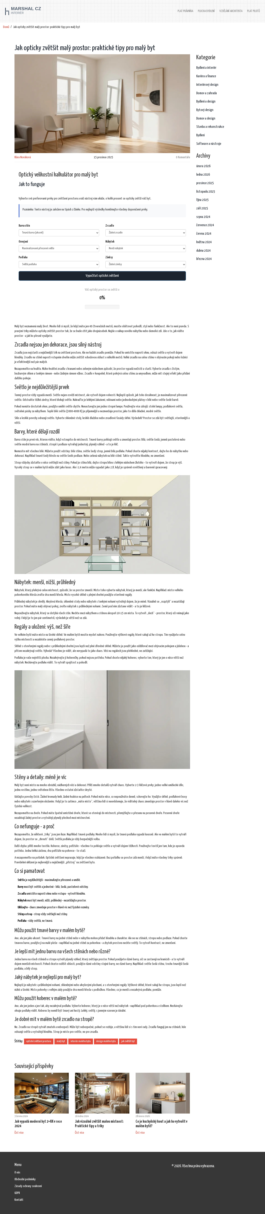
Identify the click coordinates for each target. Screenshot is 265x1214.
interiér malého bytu (81, 1041)
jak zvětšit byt (128, 1041)
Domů (6, 27)
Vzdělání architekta (230, 11)
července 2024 (205, 225)
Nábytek (109, 241)
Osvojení (23, 241)
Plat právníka (185, 11)
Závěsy (109, 257)
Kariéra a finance (206, 76)
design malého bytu (106, 1041)
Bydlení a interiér (206, 68)
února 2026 (203, 166)
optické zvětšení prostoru (38, 1041)
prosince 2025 (205, 183)
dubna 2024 (203, 250)
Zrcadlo (109, 225)
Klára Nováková (22, 157)
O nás (17, 1172)
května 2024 (204, 242)
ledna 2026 (203, 174)
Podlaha (23, 257)
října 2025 (202, 200)
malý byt (61, 1041)
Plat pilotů (253, 11)
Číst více (19, 1132)
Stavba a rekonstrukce (210, 127)
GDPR (17, 1193)
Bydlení (200, 135)
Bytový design (204, 110)
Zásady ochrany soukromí (28, 1186)
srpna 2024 (203, 217)
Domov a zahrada (206, 93)
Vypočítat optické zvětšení (102, 276)
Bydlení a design (205, 101)
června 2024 (203, 234)
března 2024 (204, 259)
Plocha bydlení (206, 11)
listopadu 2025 (205, 191)
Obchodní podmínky (25, 1179)
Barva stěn (24, 225)
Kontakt (18, 1199)
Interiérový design (207, 85)
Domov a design (205, 118)
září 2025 (202, 208)
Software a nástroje (208, 144)
